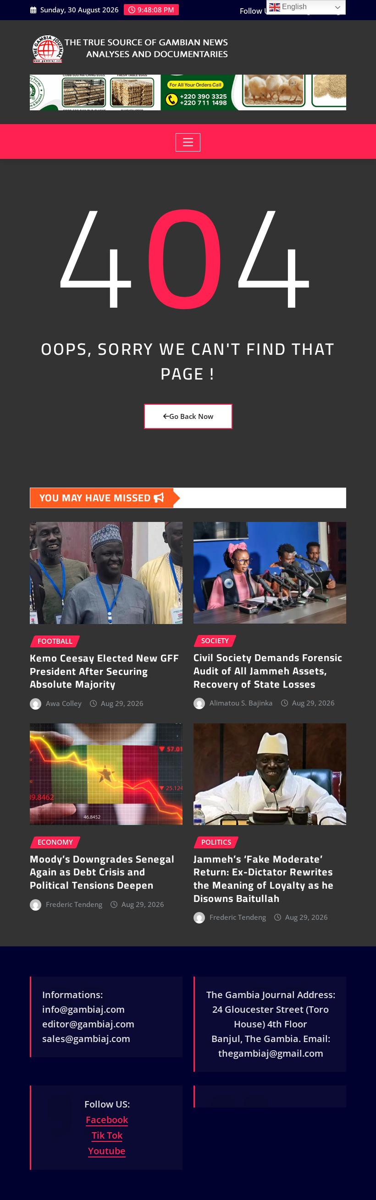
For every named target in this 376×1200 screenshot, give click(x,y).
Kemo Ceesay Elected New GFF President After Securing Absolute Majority (104, 671)
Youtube (107, 1151)
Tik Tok (107, 1135)
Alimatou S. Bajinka (241, 702)
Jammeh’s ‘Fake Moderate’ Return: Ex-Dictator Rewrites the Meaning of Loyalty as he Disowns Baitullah (264, 878)
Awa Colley (64, 703)
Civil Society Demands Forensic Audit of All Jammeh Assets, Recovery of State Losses (268, 670)
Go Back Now (191, 416)
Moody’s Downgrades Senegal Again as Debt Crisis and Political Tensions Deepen (102, 872)
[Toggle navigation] (188, 142)
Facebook (107, 1119)
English (293, 7)
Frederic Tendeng (74, 904)
